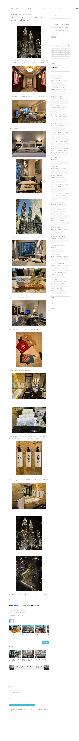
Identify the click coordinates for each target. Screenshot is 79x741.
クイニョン (57, 166)
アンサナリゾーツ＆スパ (54, 213)
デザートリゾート (58, 82)
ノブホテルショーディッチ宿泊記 (62, 265)
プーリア (52, 141)
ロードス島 (53, 175)
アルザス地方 (53, 211)
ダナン (63, 231)
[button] (77, 8)
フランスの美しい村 (58, 186)
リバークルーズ (53, 247)
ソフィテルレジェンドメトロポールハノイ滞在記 (58, 281)
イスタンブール (65, 123)
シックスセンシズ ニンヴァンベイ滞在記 (57, 290)
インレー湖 (53, 89)
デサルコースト (53, 132)
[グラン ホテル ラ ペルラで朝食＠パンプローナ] (15, 629)
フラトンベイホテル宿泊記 (59, 125)
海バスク (59, 109)
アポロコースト (53, 170)
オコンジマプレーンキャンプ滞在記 (56, 288)
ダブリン (64, 292)
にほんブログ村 (53, 38)
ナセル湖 (58, 211)
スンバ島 (57, 175)
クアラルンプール (60, 184)
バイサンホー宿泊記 (54, 279)
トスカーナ (58, 231)
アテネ (52, 105)
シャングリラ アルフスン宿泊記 (64, 222)
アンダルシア (59, 132)
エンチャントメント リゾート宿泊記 (56, 256)
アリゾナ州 (53, 218)
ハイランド (60, 157)
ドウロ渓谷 (66, 184)
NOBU (63, 91)
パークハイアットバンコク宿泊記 (56, 229)
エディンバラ (53, 96)
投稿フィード (53, 303)
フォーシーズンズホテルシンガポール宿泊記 (57, 263)
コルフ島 (52, 125)
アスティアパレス (58, 89)
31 (52, 57)
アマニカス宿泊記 (53, 238)
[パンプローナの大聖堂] (40, 629)
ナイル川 (64, 114)
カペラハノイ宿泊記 (54, 157)
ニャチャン (64, 236)
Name (10, 686)
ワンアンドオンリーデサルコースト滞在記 (57, 202)
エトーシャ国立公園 (63, 179)
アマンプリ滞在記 (53, 204)
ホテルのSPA (53, 130)
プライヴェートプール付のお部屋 (61, 195)
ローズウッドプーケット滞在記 (55, 80)
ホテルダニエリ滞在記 (54, 261)
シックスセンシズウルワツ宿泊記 (56, 292)
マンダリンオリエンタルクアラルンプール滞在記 (19, 612)
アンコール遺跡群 (53, 109)
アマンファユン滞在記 (60, 96)
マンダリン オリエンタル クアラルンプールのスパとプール (15, 660)
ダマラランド (53, 231)
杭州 (60, 78)
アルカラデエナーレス (54, 240)
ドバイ (64, 89)
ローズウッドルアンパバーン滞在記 (56, 114)
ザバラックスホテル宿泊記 (60, 220)
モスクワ (56, 116)
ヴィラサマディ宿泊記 (63, 141)
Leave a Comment (18, 615)
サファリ (59, 91)
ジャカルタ (53, 220)
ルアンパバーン (64, 218)
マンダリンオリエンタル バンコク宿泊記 (57, 249)
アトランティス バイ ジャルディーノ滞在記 (57, 191)
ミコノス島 (63, 121)
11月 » (54, 59)
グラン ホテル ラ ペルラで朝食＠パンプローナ (15, 637)
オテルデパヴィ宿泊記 (54, 78)
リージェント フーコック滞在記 (62, 170)
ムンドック (53, 195)
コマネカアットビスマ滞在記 (55, 121)
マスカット (58, 193)
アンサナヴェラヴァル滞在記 (55, 254)
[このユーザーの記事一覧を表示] (11, 621)
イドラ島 (52, 274)
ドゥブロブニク (63, 211)
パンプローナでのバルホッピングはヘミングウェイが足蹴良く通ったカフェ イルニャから (27, 638)
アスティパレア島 (53, 91)
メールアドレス (12, 692)
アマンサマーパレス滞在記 (55, 177)
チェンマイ (61, 213)
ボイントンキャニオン (54, 270)
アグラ (59, 152)
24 (52, 55)
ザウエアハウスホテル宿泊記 (55, 100)
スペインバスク (66, 161)
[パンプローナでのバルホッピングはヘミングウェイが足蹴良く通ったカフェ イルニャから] (28, 629)
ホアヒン (57, 179)
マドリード (53, 82)
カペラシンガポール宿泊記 (61, 134)
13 (60, 51)
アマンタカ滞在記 (53, 184)
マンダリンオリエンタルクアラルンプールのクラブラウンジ (27, 660)
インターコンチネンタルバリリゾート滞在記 (62, 143)
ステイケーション (53, 272)
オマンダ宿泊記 (66, 270)
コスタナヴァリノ (53, 98)
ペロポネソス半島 (64, 80)
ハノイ (52, 186)
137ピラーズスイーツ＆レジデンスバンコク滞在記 (58, 168)
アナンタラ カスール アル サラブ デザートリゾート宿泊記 (59, 148)
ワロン (60, 236)
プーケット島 (60, 238)
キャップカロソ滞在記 (60, 283)
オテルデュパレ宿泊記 (54, 252)
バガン (52, 116)
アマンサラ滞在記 (65, 132)
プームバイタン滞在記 (65, 193)
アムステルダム (53, 283)
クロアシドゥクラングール (62, 272)
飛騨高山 (65, 150)
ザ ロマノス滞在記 (54, 152)
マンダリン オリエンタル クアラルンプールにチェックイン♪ (40, 660)
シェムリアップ (60, 98)
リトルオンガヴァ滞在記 (62, 116)
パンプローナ (57, 274)
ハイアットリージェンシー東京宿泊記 (56, 161)
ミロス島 (60, 270)
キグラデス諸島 (53, 123)
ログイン (52, 301)
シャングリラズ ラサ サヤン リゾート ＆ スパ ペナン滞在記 (59, 139)
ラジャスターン (53, 265)
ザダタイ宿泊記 (65, 256)
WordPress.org (53, 308)
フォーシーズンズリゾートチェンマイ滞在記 (57, 245)
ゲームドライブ (61, 252)
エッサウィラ (58, 218)
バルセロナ (64, 209)
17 (52, 53)
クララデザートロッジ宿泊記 (55, 227)
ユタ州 (52, 200)
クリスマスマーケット (54, 222)
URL (10, 698)
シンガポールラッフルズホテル (55, 107)
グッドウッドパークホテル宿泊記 (56, 209)
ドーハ (56, 200)
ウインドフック (64, 107)
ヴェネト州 (53, 179)
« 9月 (52, 59)
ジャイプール (67, 125)
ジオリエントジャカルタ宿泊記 (63, 240)
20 (60, 53)
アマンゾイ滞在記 (57, 105)
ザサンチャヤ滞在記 (54, 159)
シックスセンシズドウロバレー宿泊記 (56, 150)
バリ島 (62, 274)
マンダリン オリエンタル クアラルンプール (24, 14)
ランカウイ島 (53, 193)
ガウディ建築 (59, 123)
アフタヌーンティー (63, 177)
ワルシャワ (57, 141)
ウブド (66, 152)
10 (52, 51)
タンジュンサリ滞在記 (64, 100)
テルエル (52, 143)
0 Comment (23, 615)
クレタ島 (52, 166)
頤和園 (63, 152)
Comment (11, 678)
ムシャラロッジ (53, 134)
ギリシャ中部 (64, 229)
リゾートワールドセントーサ (61, 130)
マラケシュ (65, 98)
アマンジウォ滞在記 (54, 236)
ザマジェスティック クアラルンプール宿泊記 (57, 87)
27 (60, 55)
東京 (61, 175)
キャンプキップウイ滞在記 (62, 204)
